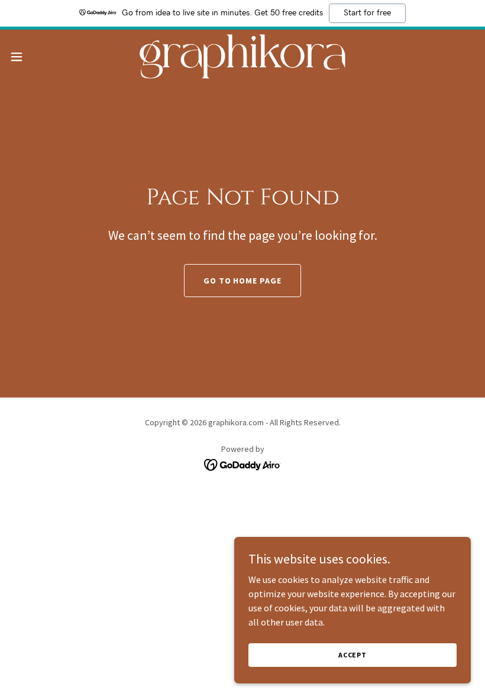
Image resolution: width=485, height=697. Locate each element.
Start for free (367, 13)
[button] (40, 57)
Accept (352, 654)
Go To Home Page (242, 280)
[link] (242, 56)
